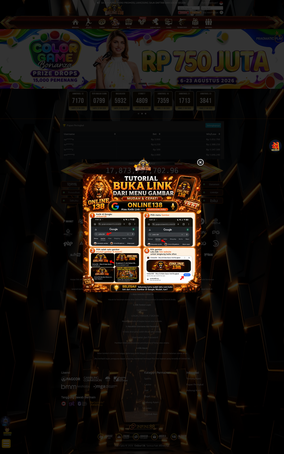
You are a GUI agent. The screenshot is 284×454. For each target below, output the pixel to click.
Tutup (200, 162)
